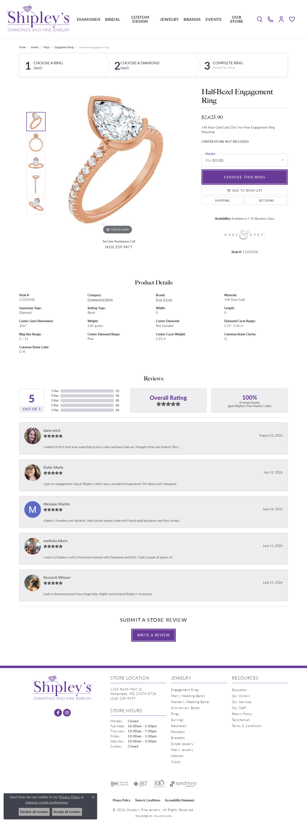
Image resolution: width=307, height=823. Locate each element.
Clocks (176, 761)
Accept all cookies (67, 812)
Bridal (112, 19)
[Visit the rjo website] (159, 784)
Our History (241, 695)
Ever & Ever (164, 299)
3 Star (55, 400)
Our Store (236, 19)
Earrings (177, 719)
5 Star (55, 391)
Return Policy (242, 713)
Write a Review (153, 635)
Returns (266, 201)
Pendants (178, 731)
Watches (177, 755)
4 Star (55, 396)
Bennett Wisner (57, 577)
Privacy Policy (121, 800)
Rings (46, 47)
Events (213, 19)
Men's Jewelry (182, 749)
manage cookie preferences (46, 802)
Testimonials (241, 719)
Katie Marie (53, 467)
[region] (117, 163)
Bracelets (178, 737)
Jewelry (169, 19)
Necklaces (178, 725)
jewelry (35, 47)
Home (22, 47)
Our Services (242, 701)
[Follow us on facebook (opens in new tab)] (58, 712)
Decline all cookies (34, 812)
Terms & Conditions (247, 725)
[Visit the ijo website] (119, 784)
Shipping (222, 201)
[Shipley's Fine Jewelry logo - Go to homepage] (38, 19)
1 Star (55, 410)
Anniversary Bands (185, 707)
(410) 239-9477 (118, 247)
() (117, 391)
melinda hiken (55, 540)
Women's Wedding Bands (190, 701)
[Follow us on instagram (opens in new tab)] (67, 712)
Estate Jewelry (182, 743)
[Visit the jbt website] (140, 784)
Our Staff (239, 707)
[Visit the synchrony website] (183, 784)
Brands (192, 19)
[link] (270, 19)
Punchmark (162, 816)
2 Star (55, 405)
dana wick (52, 430)
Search (38, 67)
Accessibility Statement (179, 800)
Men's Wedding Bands (188, 695)
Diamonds (88, 19)
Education (239, 689)
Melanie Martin (56, 504)
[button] (260, 19)
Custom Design (140, 19)
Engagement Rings (64, 47)
